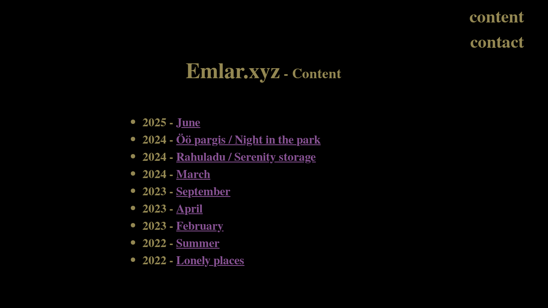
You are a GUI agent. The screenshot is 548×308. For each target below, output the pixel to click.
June (188, 121)
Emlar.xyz (233, 69)
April (189, 208)
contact (497, 41)
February (199, 225)
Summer (197, 242)
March (193, 173)
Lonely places (210, 259)
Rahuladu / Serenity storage (246, 156)
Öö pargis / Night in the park (248, 139)
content (496, 15)
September (203, 190)
